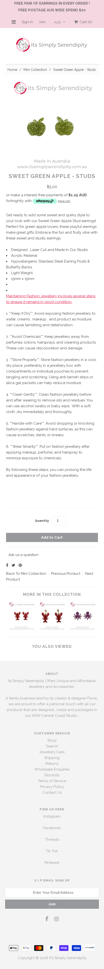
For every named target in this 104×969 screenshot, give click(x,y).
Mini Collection (35, 70)
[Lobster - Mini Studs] (21, 629)
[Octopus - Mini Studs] (82, 629)
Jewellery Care (52, 752)
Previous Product (65, 573)
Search (52, 746)
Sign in (27, 22)
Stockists (51, 775)
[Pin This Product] (20, 565)
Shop (52, 740)
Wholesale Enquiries (51, 769)
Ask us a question (23, 555)
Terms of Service (52, 781)
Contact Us (52, 792)
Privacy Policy (52, 787)
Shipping (51, 758)
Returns (52, 763)
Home (12, 70)
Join (42, 22)
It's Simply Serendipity (67, 958)
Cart (85, 22)
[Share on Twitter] (13, 565)
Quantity (42, 520)
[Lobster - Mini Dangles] (52, 629)
